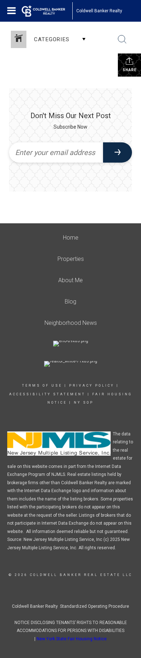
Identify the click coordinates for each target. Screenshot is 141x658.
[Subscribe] (117, 152)
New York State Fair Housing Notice (72, 638)
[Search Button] (122, 39)
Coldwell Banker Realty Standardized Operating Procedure (70, 606)
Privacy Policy (91, 385)
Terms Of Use (42, 385)
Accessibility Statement (47, 394)
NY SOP (84, 402)
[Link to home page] (47, 11)
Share (130, 70)
